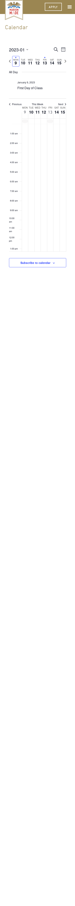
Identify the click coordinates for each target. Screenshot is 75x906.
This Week (37, 104)
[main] (37, 161)
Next (60, 104)
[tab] (15, 61)
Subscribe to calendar (35, 263)
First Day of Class (30, 88)
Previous (17, 104)
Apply (53, 7)
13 (50, 112)
